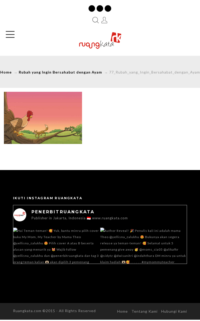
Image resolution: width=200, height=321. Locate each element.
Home (6, 72)
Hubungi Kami (174, 311)
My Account (104, 20)
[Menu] (10, 34)
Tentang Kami (145, 311)
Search (95, 20)
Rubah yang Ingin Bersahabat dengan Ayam (60, 72)
